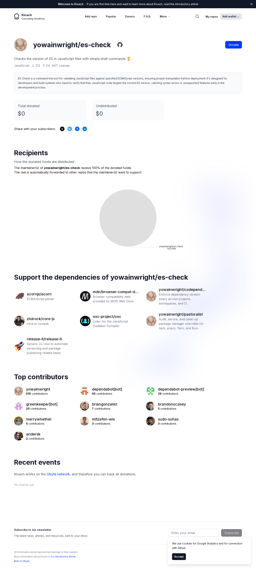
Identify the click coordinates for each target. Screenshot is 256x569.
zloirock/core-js (41, 319)
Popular (111, 16)
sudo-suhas (168, 419)
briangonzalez (104, 404)
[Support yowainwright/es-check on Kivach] (77, 129)
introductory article (65, 556)
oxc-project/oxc (107, 316)
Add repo (91, 16)
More (163, 16)
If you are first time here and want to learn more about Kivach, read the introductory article (128, 4)
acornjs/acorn (39, 294)
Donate (233, 45)
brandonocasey (172, 404)
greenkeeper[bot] (42, 404)
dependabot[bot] (107, 389)
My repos (212, 16)
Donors (130, 16)
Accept (179, 556)
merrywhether (39, 419)
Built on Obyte (22, 561)
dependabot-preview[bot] (181, 389)
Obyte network (58, 474)
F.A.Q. (147, 16)
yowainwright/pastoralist (181, 314)
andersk (33, 434)
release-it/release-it (44, 339)
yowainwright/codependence (181, 289)
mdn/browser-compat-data (116, 292)
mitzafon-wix (103, 419)
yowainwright (38, 389)
